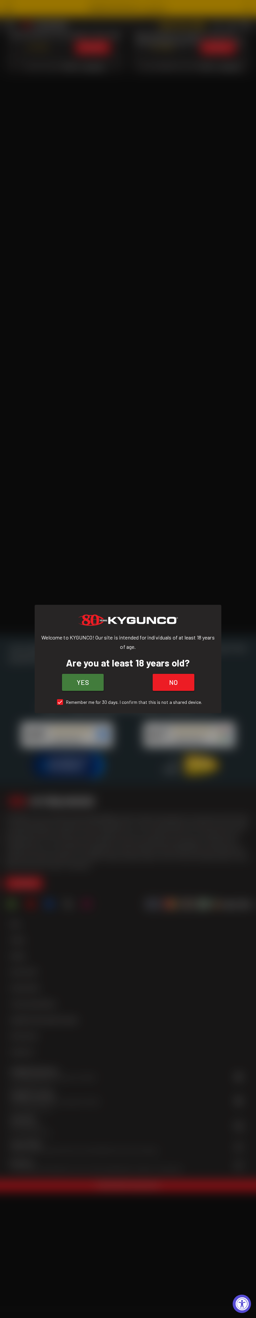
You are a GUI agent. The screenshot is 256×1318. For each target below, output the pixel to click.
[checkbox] (128, 702)
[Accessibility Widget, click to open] (242, 1304)
